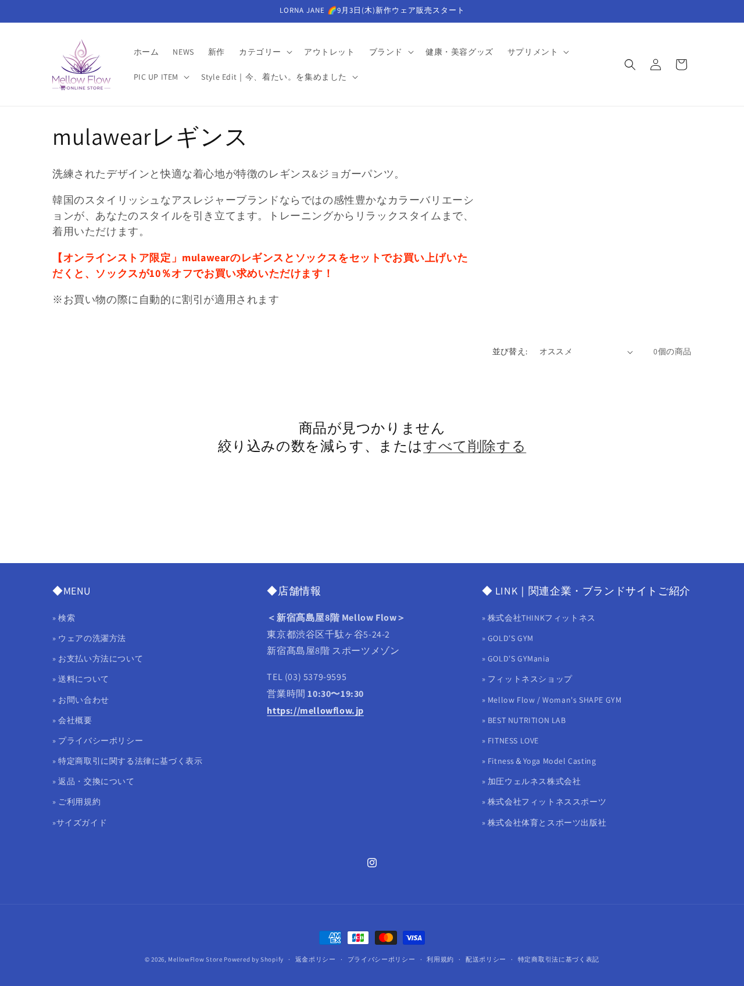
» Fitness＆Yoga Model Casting (539, 761)
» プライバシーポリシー (97, 740)
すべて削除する (474, 446)
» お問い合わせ (80, 700)
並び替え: (510, 351)
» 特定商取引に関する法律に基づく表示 (127, 761)
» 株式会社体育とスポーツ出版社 (544, 822)
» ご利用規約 (76, 801)
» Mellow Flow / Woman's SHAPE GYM (552, 700)
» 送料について (80, 679)
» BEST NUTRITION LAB (524, 720)
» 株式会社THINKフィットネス (539, 618)
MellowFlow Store (195, 959)
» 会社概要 (72, 720)
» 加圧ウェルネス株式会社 (531, 781)
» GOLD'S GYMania (516, 658)
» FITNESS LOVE (510, 740)
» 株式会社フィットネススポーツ (544, 801)
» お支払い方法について (97, 658)
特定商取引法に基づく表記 (558, 959)
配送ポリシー (486, 959)
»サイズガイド (79, 822)
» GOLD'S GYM (508, 638)
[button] (264, 52)
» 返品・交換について (93, 781)
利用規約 (440, 959)
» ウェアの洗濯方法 (89, 638)
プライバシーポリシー (382, 959)
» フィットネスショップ (527, 679)
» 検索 (63, 618)
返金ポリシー (315, 959)
